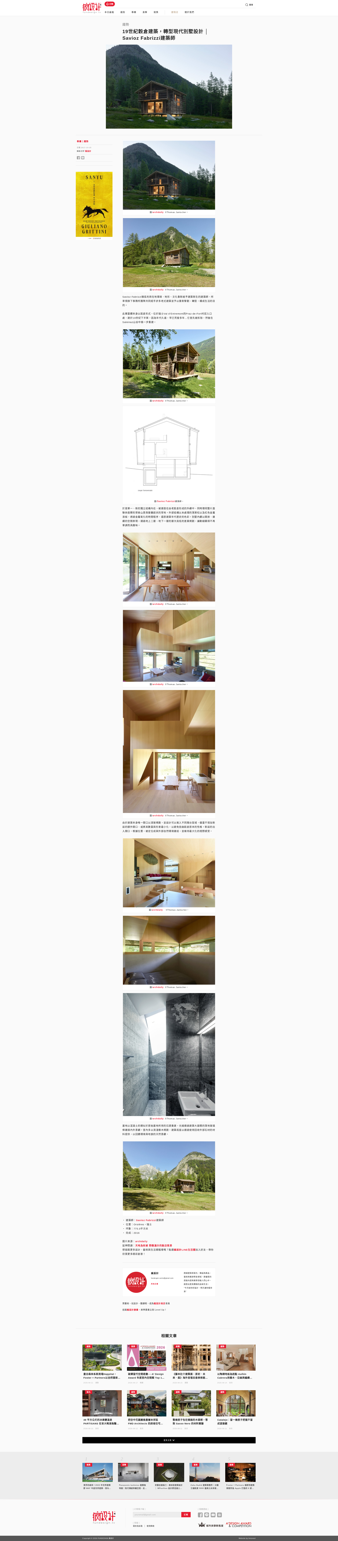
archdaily (158, 212)
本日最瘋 (109, 12)
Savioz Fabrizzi (166, 501)
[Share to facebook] (78, 158)
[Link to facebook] (200, 1515)
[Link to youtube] (213, 1515)
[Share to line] (82, 158)
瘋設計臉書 (133, 1310)
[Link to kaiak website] (210, 1524)
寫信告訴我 (138, 1526)
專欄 (134, 12)
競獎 (156, 12)
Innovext (252, 1538)
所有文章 (154, 1284)
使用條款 (150, 1526)
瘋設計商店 (159, 1303)
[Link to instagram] (219, 1515)
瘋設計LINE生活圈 (185, 1250)
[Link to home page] (104, 1517)
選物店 (174, 12)
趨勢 (122, 12)
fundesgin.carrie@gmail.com (162, 1278)
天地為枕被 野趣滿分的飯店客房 (153, 1245)
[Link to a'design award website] (238, 1524)
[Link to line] (206, 1515)
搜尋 (251, 5)
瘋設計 (88, 151)
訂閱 (111, 4)
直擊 (145, 12)
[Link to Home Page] (91, 8)
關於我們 (189, 12)
